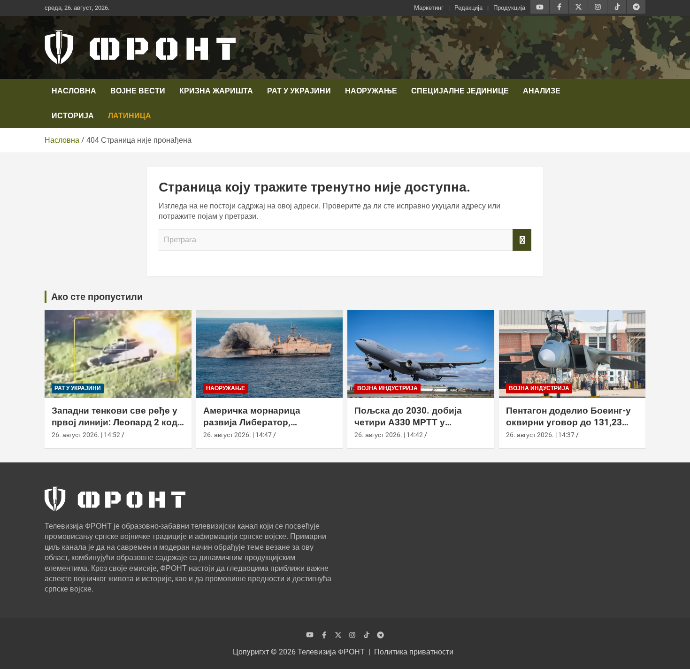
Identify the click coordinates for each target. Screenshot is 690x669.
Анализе (541, 90)
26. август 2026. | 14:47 (237, 434)
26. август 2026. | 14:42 (388, 434)
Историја (73, 115)
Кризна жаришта (216, 90)
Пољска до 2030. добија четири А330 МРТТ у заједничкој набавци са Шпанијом (408, 428)
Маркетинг (429, 7)
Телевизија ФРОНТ (331, 651)
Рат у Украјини (299, 90)
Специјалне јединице (460, 90)
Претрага (522, 240)
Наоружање (371, 90)
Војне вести (137, 90)
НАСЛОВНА (74, 90)
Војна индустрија (387, 388)
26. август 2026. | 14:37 (540, 434)
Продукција (509, 7)
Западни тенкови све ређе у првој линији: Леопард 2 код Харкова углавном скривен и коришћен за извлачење (117, 428)
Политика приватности (413, 651)
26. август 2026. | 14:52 (86, 434)
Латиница (129, 115)
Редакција (468, 7)
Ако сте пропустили (97, 296)
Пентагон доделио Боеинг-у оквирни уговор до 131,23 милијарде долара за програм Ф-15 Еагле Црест (568, 428)
